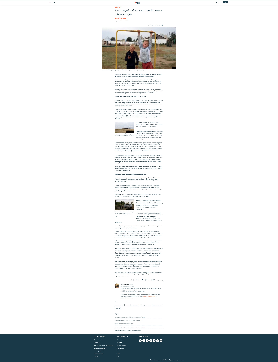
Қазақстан (119, 342)
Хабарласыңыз (98, 340)
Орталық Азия (120, 348)
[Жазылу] (161, 340)
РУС (221, 2)
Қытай (118, 353)
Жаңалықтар (120, 340)
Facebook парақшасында (149, 296)
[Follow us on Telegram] (154, 340)
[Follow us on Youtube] (147, 340)
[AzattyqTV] (216, 2)
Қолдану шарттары (99, 351)
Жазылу (96, 356)
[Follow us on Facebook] (140, 340)
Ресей (118, 351)
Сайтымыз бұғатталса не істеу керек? (104, 345)
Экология (118, 7)
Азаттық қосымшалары (100, 348)
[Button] (150, 25)
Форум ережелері (98, 353)
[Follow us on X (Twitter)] (143, 340)
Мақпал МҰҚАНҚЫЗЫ (120, 18)
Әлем (118, 356)
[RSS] (157, 340)
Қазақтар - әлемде (121, 345)
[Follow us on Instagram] (150, 340)
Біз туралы (97, 342)
